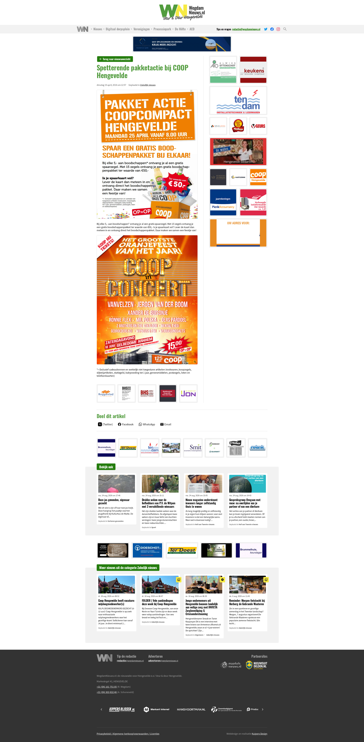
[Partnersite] (230, 664)
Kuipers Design (259, 733)
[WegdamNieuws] (182, 12)
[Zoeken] (285, 29)
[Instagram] (278, 29)
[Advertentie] (106, 393)
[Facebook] (272, 29)
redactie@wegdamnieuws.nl (246, 29)
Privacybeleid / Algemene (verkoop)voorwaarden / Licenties (128, 733)
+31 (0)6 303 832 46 (107, 692)
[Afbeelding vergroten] (147, 154)
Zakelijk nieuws (148, 85)
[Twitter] (266, 29)
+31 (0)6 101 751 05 (107, 686)
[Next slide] (262, 709)
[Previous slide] (101, 709)
